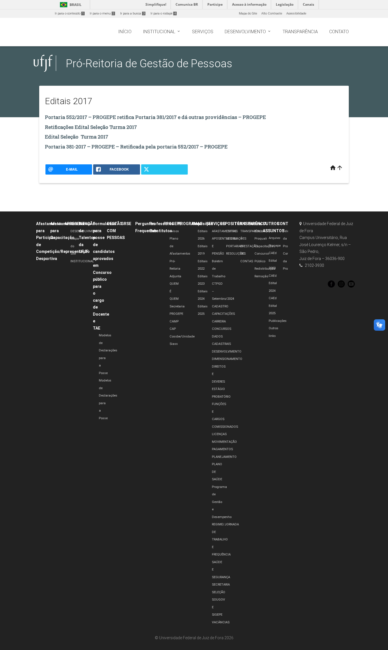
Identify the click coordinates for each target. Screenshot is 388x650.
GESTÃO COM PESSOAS (116, 230)
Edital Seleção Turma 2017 (76, 136)
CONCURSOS (221, 329)
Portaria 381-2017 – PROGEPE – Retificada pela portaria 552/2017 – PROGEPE (136, 146)
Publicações (278, 321)
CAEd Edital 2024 (273, 283)
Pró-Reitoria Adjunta (175, 268)
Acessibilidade (296, 13)
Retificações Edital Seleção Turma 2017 (91, 127)
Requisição (202, 223)
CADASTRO (220, 306)
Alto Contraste (271, 13)
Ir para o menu (102, 13)
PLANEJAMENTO (224, 457)
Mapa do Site (248, 13)
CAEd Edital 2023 (273, 260)
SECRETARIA (221, 584)
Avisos (174, 231)
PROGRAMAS (190, 223)
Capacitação (264, 246)
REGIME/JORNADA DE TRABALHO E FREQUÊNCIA (225, 539)
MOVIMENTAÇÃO (224, 442)
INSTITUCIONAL (82, 261)
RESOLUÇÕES (236, 253)
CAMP (174, 321)
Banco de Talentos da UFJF (87, 237)
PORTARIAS (234, 246)
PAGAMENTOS (222, 449)
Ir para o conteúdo (69, 13)
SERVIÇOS (215, 223)
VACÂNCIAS (221, 622)
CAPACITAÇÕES (223, 314)
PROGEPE (173, 223)
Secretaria (177, 306)
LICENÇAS (219, 434)
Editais (255, 223)
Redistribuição (265, 269)
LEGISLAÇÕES (236, 238)
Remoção (261, 276)
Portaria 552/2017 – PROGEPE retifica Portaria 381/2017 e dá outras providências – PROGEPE (155, 117)
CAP (173, 329)
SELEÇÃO (218, 592)
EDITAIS (232, 231)
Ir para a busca (132, 13)
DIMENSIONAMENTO (227, 359)
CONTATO (286, 223)
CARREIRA (219, 321)
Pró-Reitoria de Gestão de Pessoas (149, 63)
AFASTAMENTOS (224, 231)
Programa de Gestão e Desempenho (221, 502)
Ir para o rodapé (163, 13)
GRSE (126, 223)
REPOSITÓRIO (233, 223)
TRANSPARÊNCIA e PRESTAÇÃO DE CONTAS (252, 246)
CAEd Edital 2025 (273, 305)
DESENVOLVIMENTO (85, 231)
